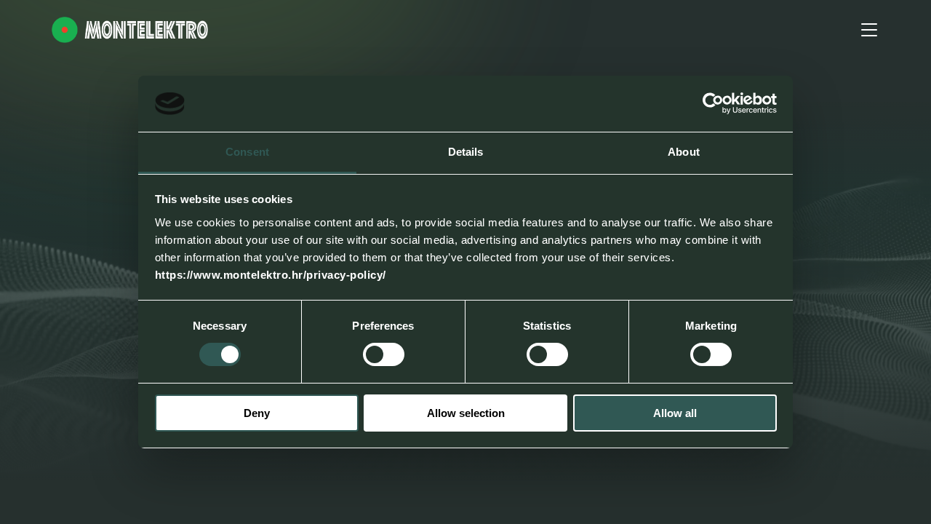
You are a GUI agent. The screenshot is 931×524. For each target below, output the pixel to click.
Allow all (675, 413)
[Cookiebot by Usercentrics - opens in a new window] (713, 103)
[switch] (383, 354)
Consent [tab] (247, 152)
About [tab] (684, 152)
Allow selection (466, 413)
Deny (257, 413)
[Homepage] (130, 30)
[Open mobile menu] (869, 30)
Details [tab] (466, 152)
